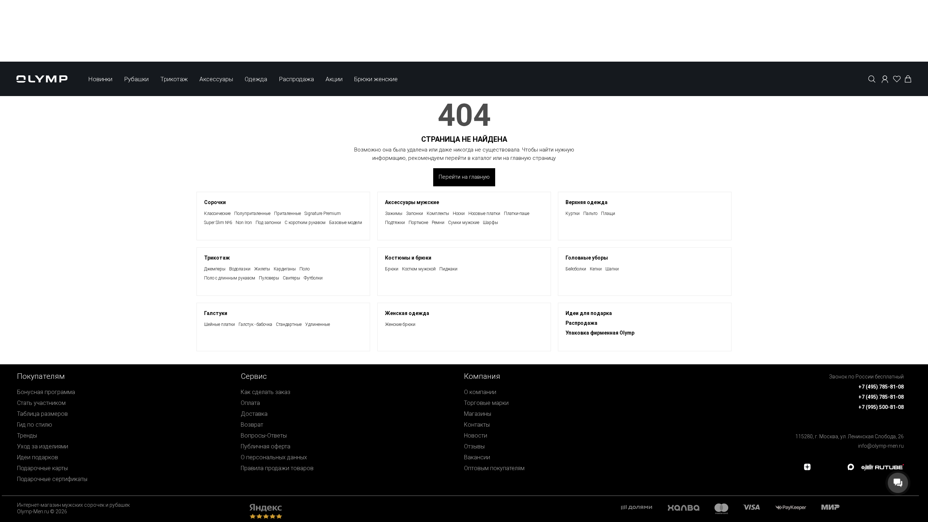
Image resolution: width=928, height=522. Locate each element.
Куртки (573, 213)
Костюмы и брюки (408, 258)
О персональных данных (274, 457)
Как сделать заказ (265, 392)
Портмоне (418, 222)
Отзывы (474, 446)
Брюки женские (376, 79)
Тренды (27, 435)
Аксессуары (216, 79)
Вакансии (477, 457)
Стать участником (41, 402)
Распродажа (296, 79)
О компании (480, 392)
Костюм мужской (419, 269)
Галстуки (215, 313)
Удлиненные (317, 324)
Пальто (590, 213)
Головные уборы (587, 258)
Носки (459, 213)
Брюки (391, 269)
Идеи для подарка (589, 313)
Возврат (252, 424)
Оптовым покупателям (494, 468)
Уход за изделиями (42, 446)
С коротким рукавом (305, 222)
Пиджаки (448, 269)
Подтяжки (395, 222)
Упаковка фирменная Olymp (600, 333)
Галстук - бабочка (255, 324)
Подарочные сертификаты (52, 479)
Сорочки (215, 202)
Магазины (477, 413)
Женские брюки (400, 324)
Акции (334, 79)
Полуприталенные (252, 213)
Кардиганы (285, 269)
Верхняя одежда (587, 202)
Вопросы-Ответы (264, 435)
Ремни (438, 222)
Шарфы (490, 222)
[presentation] (464, 292)
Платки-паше (516, 213)
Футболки (313, 278)
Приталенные (287, 213)
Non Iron (244, 222)
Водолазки (239, 269)
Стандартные (289, 324)
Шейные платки (219, 324)
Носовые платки (484, 213)
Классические (217, 213)
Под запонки (268, 222)
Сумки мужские (463, 222)
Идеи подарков (37, 457)
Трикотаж (174, 79)
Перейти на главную (464, 177)
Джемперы (214, 269)
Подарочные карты (42, 468)
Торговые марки (486, 402)
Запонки (414, 213)
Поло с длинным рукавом (229, 278)
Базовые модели (345, 222)
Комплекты (438, 213)
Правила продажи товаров (277, 468)
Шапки (612, 269)
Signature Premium (322, 213)
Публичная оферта (265, 446)
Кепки (596, 269)
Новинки (100, 79)
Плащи (608, 213)
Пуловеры (269, 278)
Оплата (250, 402)
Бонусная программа (46, 392)
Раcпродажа (581, 323)
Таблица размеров (42, 413)
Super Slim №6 (218, 222)
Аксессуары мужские (412, 202)
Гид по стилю (34, 424)
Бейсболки (576, 269)
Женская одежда (407, 313)
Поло (304, 269)
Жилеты (262, 269)
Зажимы (393, 213)
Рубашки (136, 79)
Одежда (256, 79)
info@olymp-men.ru (881, 446)
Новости (475, 435)
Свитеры (291, 278)
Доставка (254, 413)
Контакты (477, 424)
